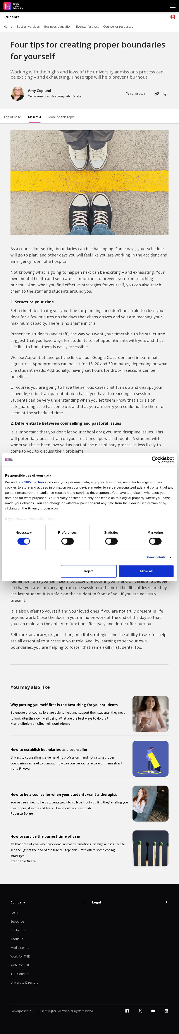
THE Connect (19, 974)
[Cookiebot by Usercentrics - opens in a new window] (155, 459)
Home (7, 26)
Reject (88, 571)
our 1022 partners (32, 482)
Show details (155, 557)
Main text (34, 117)
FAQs (14, 913)
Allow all (146, 571)
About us (16, 939)
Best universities (28, 26)
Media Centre (19, 948)
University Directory (24, 982)
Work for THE (20, 956)
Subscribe (17, 921)
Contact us (18, 930)
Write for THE (20, 965)
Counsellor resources (118, 26)
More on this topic (61, 117)
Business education (58, 26)
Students (11, 17)
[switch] (67, 541)
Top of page (12, 117)
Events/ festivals (87, 26)
